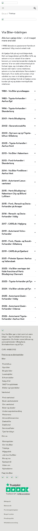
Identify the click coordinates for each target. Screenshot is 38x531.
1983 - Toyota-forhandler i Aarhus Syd (14, 99)
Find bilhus (6, 364)
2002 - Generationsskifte (14, 126)
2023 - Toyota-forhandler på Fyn (17, 281)
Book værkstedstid (10, 401)
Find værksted (8, 398)
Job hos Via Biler (9, 455)
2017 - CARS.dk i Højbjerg (14, 224)
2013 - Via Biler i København (15, 153)
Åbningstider (7, 441)
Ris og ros (6, 458)
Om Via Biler (7, 445)
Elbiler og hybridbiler (11, 388)
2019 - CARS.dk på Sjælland (15, 251)
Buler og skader (8, 408)
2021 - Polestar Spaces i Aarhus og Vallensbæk (16, 259)
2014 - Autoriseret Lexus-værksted (14, 182)
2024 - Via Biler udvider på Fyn (16, 289)
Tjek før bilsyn (8, 432)
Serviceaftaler (8, 428)
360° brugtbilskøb (10, 384)
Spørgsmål (6, 462)
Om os (4, 13)
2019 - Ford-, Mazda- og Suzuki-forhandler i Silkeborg (17, 242)
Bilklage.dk (7, 501)
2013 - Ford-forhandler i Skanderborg (13, 161)
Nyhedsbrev (7, 469)
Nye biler (6, 367)
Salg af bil (6, 381)
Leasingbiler (7, 374)
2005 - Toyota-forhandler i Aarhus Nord (14, 144)
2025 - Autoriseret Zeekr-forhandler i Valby (14, 297)
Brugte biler (7, 371)
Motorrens (6, 415)
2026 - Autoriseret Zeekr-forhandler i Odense (14, 307)
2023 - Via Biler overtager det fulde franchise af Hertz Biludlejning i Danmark (16, 271)
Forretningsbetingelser (11, 510)
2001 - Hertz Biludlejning (13, 118)
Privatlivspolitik (9, 518)
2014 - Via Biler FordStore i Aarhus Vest (14, 171)
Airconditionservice (10, 418)
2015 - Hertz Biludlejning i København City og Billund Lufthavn (14, 193)
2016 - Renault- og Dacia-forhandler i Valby (14, 215)
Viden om (6, 465)
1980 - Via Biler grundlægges (15, 91)
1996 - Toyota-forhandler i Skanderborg (14, 109)
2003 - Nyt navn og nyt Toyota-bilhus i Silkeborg (16, 134)
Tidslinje (5, 448)
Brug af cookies (9, 514)
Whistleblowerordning (11, 522)
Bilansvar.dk (7, 505)
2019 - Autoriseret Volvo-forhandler (14, 232)
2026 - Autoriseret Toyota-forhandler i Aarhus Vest (14, 317)
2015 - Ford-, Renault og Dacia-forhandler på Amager (16, 205)
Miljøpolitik (6, 452)
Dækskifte (6, 421)
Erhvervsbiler (8, 378)
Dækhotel (6, 425)
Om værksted (8, 404)
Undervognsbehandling (12, 411)
